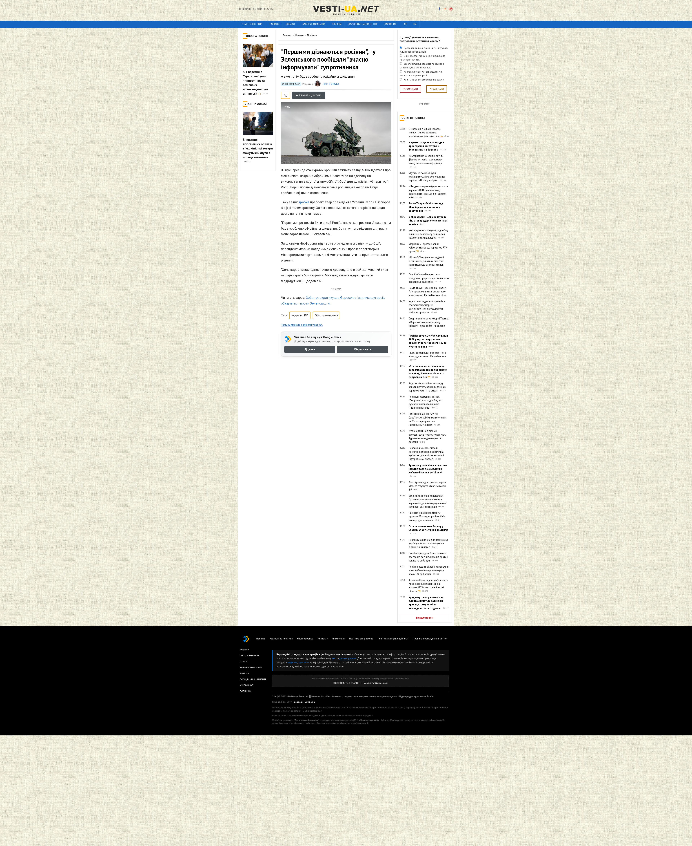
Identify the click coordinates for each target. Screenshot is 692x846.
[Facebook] (439, 9)
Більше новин (424, 618)
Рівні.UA (336, 24)
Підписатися (362, 349)
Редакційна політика (281, 638)
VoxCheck (304, 662)
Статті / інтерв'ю (252, 24)
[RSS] (445, 9)
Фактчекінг (338, 638)
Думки (290, 24)
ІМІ (333, 658)
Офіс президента (326, 315)
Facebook (298, 701)
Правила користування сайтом (430, 638)
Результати (436, 89)
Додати (310, 349)
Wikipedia (310, 701)
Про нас (260, 638)
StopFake (292, 662)
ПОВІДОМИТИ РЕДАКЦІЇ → (347, 683)
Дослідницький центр (363, 24)
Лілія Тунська (331, 83)
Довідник (390, 24)
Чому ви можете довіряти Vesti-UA (302, 324)
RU (405, 24)
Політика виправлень (361, 638)
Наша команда (305, 638)
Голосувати (410, 89)
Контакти (323, 638)
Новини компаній (313, 24)
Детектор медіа (348, 658)
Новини (274, 24)
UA (414, 24)
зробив (303, 202)
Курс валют (246, 685)
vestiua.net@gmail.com (375, 683)
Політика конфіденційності (393, 638)
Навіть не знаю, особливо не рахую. (423, 79)
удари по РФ (299, 315)
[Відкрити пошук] (451, 9)
